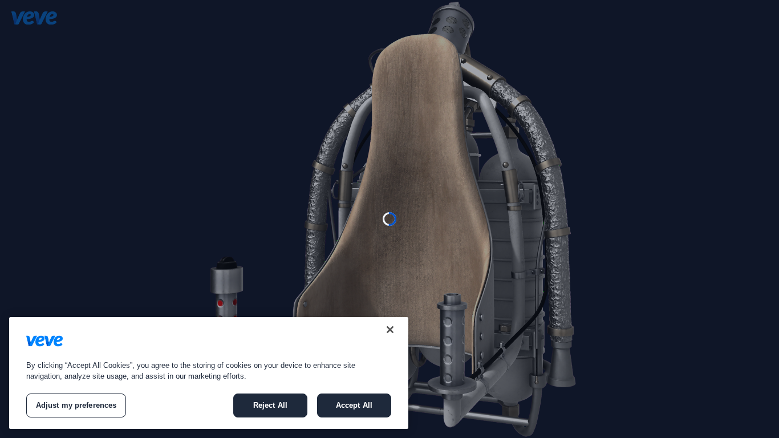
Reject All (270, 405)
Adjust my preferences (76, 405)
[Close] (390, 329)
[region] (208, 373)
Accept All (354, 405)
